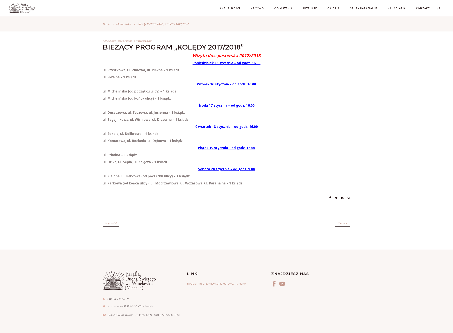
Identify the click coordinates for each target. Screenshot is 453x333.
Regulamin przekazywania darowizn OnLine (216, 283)
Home (106, 24)
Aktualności (123, 24)
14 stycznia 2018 (142, 40)
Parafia (128, 40)
